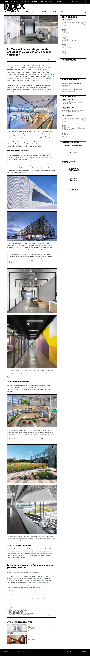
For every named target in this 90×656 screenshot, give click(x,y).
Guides (27, 1)
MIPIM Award (26, 614)
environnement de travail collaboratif (21, 613)
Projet (28, 11)
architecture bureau (15, 614)
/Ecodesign (71, 19)
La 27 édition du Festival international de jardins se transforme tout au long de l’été (74, 24)
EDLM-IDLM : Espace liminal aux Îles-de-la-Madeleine (73, 128)
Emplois (51, 1)
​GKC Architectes (26, 616)
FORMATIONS (43, 1)
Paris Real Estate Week (16, 611)
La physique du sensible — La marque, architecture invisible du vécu (74, 39)
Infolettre (83, 651)
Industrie (60, 11)
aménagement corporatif (17, 608)
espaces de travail (14, 616)
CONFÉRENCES (14, 1)
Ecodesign (52, 11)
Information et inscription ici (39, 582)
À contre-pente (66, 47)
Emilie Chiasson (14, 60)
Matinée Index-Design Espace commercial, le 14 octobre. (24, 587)
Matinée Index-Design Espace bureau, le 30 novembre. (23, 572)
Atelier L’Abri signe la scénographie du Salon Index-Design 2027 (73, 111)
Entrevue (43, 11)
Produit (35, 11)
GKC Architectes (13, 66)
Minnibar (64, 54)
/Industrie (71, 99)
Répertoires (34, 1)
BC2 (24, 385)
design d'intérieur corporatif (18, 610)
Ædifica (51, 76)
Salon (21, 1)
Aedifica (27, 608)
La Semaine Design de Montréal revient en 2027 (72, 102)
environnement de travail (17, 612)
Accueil (6, 1)
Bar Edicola (31, 639)
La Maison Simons (20, 609)
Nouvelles (65, 19)
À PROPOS (58, 1)
